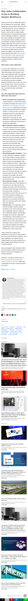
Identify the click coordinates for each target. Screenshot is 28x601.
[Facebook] (2, 20)
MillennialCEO (4, 329)
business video (4, 327)
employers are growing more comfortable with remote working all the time (15, 105)
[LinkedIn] (5, 20)
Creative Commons (10, 269)
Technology (4, 8)
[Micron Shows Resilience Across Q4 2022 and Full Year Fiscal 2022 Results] (14, 572)
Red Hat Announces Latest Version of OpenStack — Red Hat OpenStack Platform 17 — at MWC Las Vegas (14, 556)
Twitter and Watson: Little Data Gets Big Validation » (15, 303)
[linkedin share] (10, 315)
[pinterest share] (7, 315)
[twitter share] (2, 315)
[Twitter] (3, 20)
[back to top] (25, 595)
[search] (26, 2)
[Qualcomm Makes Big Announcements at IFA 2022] (14, 378)
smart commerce (19, 329)
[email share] (5, 315)
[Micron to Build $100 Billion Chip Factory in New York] (14, 487)
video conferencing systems (8, 47)
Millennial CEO (18, 328)
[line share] (15, 315)
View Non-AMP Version (17, 595)
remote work (11, 329)
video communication (13, 332)
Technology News (5, 467)
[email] (7, 599)
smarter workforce (5, 331)
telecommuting (14, 331)
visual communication (13, 334)
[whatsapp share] (12, 315)
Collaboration (12, 327)
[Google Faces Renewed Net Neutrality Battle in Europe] (14, 433)
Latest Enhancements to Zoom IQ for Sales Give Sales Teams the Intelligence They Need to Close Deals (13, 414)
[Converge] (14, 2)
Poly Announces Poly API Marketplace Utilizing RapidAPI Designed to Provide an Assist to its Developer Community (13, 472)
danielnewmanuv (10, 328)
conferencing (19, 327)
